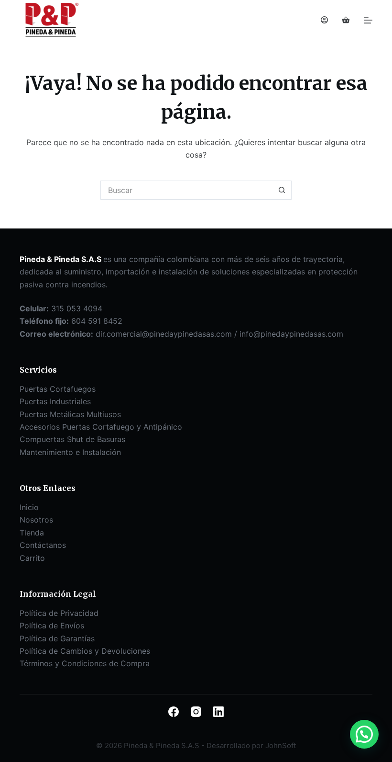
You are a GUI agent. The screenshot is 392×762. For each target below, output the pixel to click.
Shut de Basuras (96, 439)
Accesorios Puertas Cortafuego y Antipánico (101, 427)
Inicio (29, 507)
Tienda (32, 532)
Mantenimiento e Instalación (70, 452)
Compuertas (43, 439)
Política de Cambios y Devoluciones (85, 651)
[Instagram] (196, 711)
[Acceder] (324, 19)
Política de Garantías (57, 638)
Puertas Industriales (55, 401)
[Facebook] (173, 711)
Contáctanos (43, 545)
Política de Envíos (52, 625)
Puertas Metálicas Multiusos (70, 414)
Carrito (32, 558)
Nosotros (36, 519)
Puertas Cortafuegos (58, 389)
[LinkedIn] (218, 711)
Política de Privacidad (59, 613)
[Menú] (368, 20)
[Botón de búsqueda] (282, 190)
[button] (364, 734)
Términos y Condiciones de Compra (85, 663)
